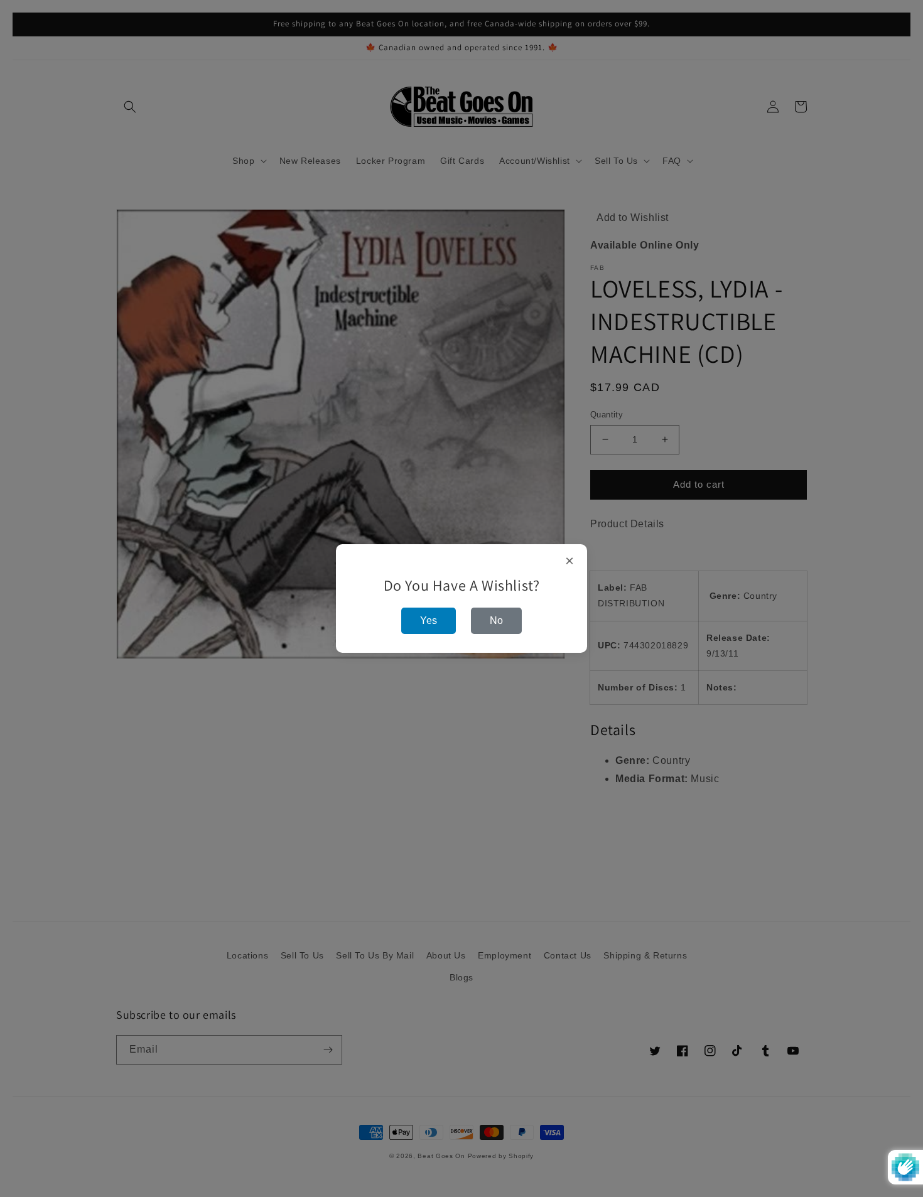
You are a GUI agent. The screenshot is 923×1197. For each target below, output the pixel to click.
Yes (428, 620)
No (496, 620)
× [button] (570, 561)
